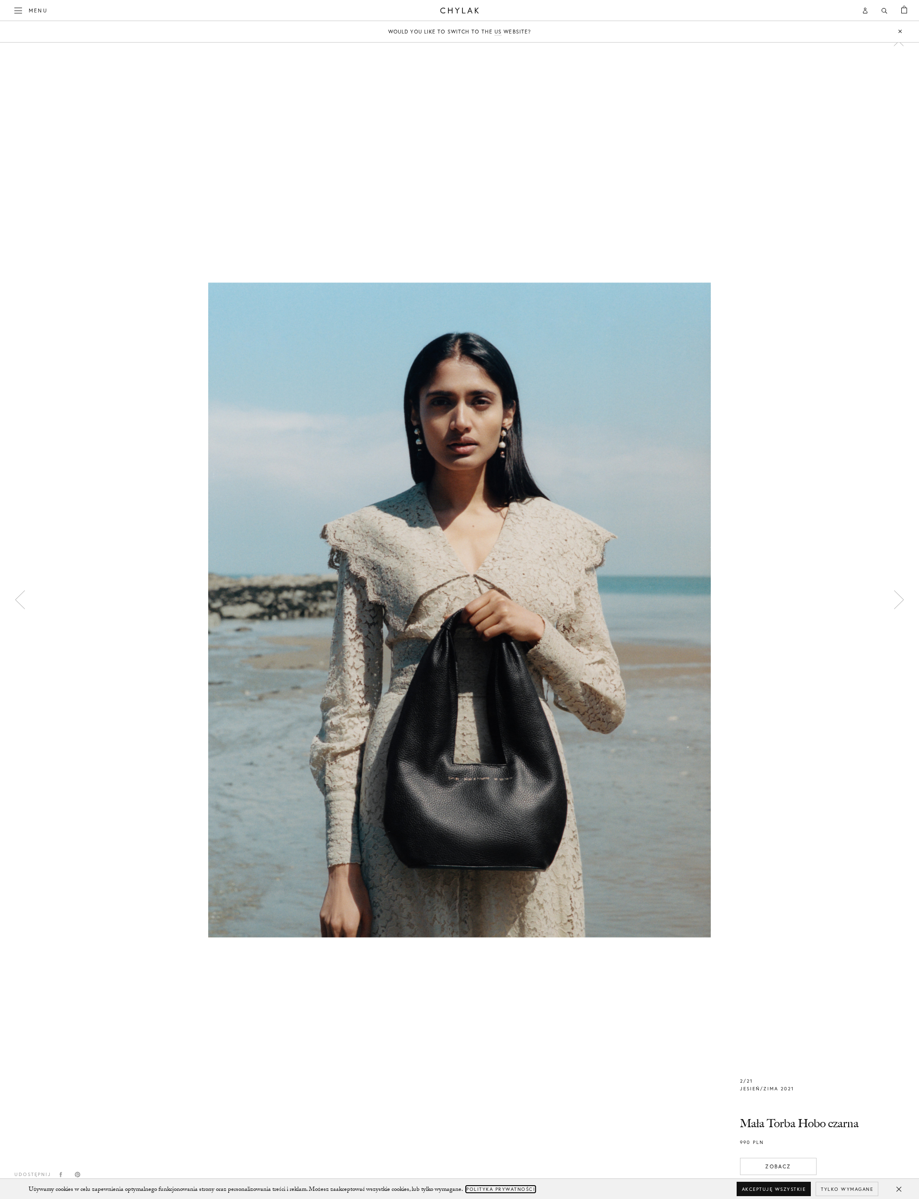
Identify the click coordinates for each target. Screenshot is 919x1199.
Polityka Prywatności (500, 1189)
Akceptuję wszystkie (774, 1189)
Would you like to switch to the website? (459, 31)
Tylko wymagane (847, 1189)
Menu (38, 10)
